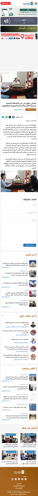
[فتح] (35, 3)
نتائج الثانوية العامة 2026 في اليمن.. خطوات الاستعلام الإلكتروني (15, 387)
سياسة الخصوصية (19, 486)
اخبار (27, 261)
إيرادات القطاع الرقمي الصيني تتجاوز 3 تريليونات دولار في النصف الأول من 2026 (16, 294)
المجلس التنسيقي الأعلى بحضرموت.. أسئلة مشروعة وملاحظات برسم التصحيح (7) (17, 348)
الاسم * (34, 204)
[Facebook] (13, 117)
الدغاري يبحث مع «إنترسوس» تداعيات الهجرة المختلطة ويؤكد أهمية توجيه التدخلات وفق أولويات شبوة (28, 463)
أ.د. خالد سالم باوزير (19, 359)
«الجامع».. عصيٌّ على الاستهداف (20, 339)
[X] (10, 117)
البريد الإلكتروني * (31, 212)
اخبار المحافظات (31, 109)
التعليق (33, 220)
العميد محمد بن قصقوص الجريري (15, 326)
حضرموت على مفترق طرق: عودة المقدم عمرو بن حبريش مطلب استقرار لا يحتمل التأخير (16, 356)
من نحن (19, 483)
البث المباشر (5, 3)
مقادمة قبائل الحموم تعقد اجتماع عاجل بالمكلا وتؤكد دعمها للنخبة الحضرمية (17, 416)
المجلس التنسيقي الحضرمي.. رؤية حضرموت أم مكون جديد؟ (15, 331)
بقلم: (25, 326)
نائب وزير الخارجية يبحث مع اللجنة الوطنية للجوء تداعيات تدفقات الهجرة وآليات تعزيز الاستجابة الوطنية (10, 463)
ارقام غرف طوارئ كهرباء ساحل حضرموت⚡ (14, 407)
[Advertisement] (19, 54)
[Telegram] (3, 117)
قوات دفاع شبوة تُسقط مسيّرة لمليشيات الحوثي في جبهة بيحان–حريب (16, 274)
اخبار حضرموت (24, 374)
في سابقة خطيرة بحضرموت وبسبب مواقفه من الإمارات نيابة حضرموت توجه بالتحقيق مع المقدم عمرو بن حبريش (15, 398)
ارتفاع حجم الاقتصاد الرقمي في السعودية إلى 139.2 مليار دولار (15, 284)
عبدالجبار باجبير (20, 334)
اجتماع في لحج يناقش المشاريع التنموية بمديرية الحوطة (16, 303)
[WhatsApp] (6, 117)
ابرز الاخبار (25, 394)
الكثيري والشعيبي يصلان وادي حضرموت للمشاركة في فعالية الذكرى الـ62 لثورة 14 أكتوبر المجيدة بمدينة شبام (16, 378)
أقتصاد (26, 290)
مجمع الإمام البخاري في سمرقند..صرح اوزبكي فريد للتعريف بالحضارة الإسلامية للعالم (15, 264)
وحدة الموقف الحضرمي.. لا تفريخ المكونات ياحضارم (17, 323)
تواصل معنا (19, 488)
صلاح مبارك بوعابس (19, 342)
